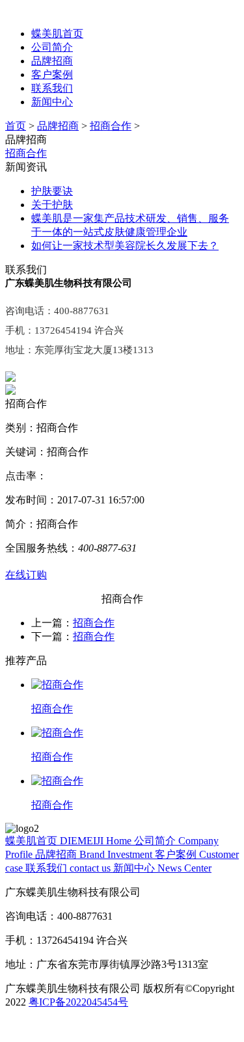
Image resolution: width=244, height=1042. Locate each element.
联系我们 (52, 88)
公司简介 (52, 47)
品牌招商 (52, 60)
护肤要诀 (52, 190)
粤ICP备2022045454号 (78, 1002)
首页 (15, 125)
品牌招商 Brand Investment (95, 854)
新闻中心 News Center (162, 868)
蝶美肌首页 (57, 33)
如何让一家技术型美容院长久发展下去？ (125, 245)
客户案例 (52, 74)
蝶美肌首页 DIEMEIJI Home (69, 840)
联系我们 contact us (69, 868)
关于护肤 (52, 204)
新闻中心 (52, 101)
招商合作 (110, 125)
